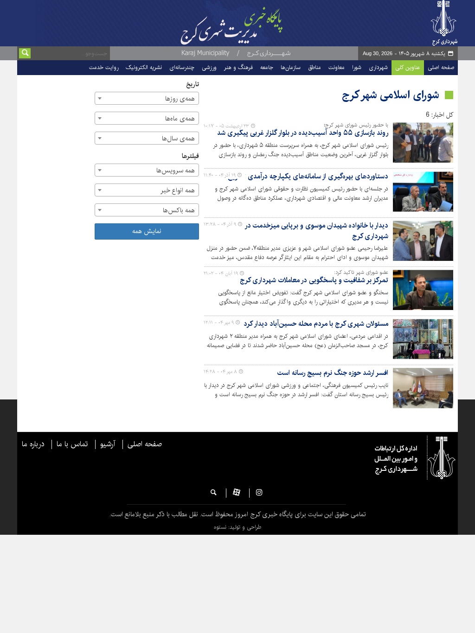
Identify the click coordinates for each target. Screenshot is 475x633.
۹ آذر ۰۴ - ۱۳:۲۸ (220, 224)
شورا (356, 67)
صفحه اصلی (441, 67)
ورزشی (209, 67)
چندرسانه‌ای (181, 67)
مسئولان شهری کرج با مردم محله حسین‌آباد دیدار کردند (313, 324)
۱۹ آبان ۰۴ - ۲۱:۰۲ (221, 273)
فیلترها (190, 156)
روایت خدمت (103, 67)
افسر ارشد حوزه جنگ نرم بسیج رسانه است (332, 373)
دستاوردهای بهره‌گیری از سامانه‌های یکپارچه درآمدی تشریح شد (303, 176)
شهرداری (378, 67)
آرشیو (107, 444)
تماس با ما (72, 444)
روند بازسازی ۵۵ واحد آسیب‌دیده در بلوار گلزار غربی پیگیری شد (302, 133)
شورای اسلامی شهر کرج (390, 95)
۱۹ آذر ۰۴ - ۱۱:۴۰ (220, 175)
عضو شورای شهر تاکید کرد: (361, 272)
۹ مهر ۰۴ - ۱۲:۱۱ (219, 322)
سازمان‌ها (291, 67)
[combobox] (147, 98)
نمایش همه (146, 231)
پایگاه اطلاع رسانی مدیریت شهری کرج (238, 23)
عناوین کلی (407, 67)
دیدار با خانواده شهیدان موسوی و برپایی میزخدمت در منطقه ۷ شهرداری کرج (304, 231)
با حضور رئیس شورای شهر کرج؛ (356, 125)
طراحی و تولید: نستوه (237, 527)
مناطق (314, 67)
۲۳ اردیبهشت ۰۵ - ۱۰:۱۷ (226, 126)
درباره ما (33, 444)
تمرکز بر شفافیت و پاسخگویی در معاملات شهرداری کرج (314, 280)
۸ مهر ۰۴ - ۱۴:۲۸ (220, 371)
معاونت (336, 67)
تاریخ (192, 84)
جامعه (266, 67)
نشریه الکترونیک (144, 67)
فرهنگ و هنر (238, 67)
